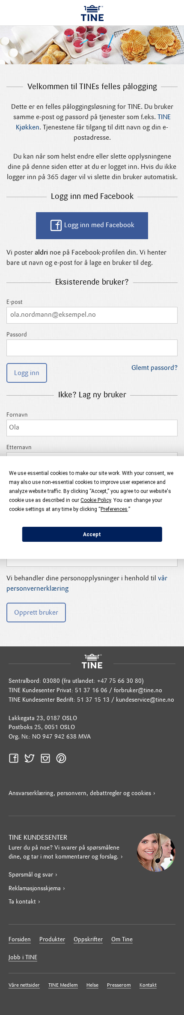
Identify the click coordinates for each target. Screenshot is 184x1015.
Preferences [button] (114, 509)
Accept (92, 535)
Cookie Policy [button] (95, 500)
